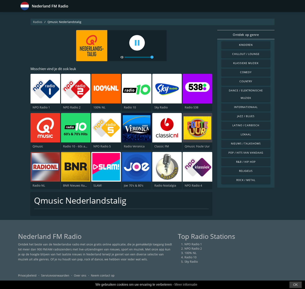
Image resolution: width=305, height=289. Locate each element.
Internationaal (245, 107)
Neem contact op (103, 275)
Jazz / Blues (246, 116)
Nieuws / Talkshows (246, 143)
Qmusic (38, 146)
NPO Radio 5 (102, 146)
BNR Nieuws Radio (76, 185)
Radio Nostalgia (165, 185)
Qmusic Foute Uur (197, 146)
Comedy (246, 72)
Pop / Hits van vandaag (245, 152)
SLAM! (97, 185)
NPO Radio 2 (72, 107)
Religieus (246, 171)
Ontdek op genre (246, 35)
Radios (37, 22)
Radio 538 (191, 107)
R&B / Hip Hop (245, 162)
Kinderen (246, 45)
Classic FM (161, 146)
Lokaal (246, 134)
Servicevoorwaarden (55, 275)
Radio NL (39, 185)
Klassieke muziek (245, 63)
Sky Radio (161, 107)
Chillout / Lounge (246, 54)
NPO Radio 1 (41, 107)
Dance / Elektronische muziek (246, 94)
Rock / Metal (245, 180)
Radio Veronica (134, 146)
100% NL (99, 107)
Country (246, 81)
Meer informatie (185, 284)
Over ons (80, 275)
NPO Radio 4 (193, 185)
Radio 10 (130, 107)
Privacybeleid (27, 275)
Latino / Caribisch (245, 125)
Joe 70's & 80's (133, 185)
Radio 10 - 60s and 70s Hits (82, 146)
